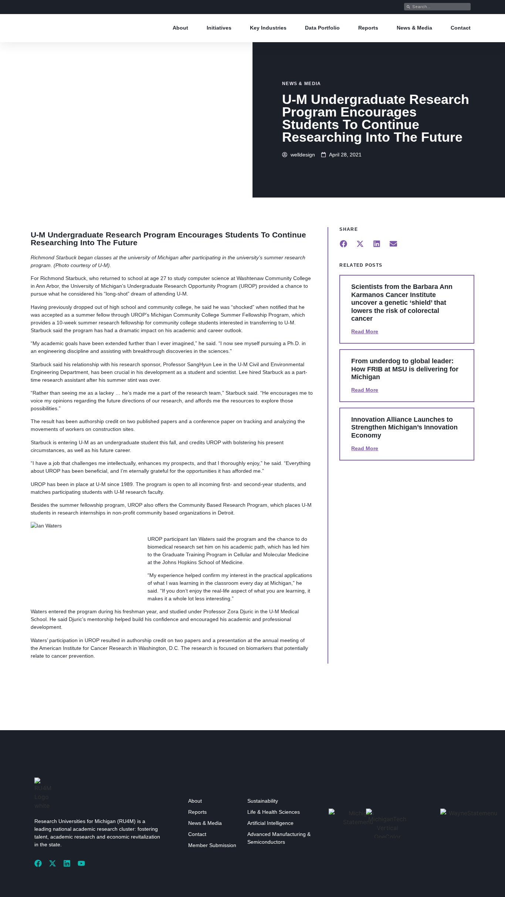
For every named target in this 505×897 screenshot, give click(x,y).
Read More (364, 331)
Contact (461, 28)
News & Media (414, 28)
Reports (368, 28)
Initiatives (219, 28)
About (180, 28)
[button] (343, 243)
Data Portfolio (322, 28)
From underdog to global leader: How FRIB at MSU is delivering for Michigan (404, 369)
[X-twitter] (52, 863)
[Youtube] (81, 863)
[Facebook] (38, 863)
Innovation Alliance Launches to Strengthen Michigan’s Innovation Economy (404, 427)
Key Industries (268, 28)
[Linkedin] (67, 863)
